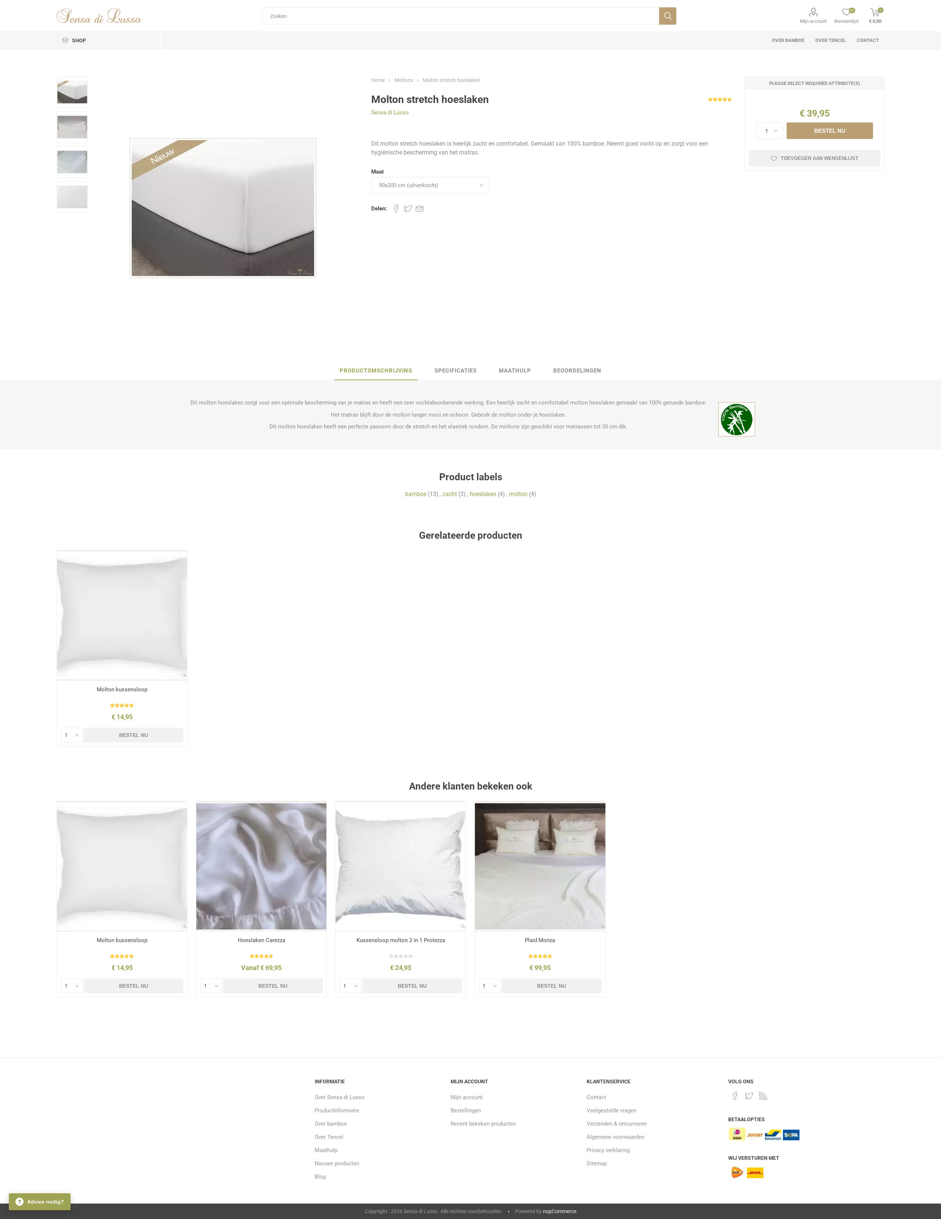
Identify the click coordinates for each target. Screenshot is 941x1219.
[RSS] (763, 1096)
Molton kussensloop (122, 689)
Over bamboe (331, 1123)
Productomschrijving (376, 370)
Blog (320, 1176)
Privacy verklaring (608, 1150)
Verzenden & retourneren (617, 1123)
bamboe (415, 494)
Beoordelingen (577, 370)
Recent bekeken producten (483, 1123)
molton (518, 494)
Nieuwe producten (337, 1163)
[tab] (376, 371)
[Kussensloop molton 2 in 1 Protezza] (401, 866)
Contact (596, 1097)
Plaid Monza (540, 940)
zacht (450, 494)
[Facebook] (735, 1096)
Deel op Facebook (396, 208)
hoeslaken (483, 494)
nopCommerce (559, 1211)
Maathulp (515, 370)
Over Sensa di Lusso (340, 1097)
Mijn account (813, 21)
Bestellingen (466, 1110)
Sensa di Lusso (390, 112)
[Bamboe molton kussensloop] (122, 615)
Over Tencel (329, 1137)
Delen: (379, 208)
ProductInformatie (337, 1110)
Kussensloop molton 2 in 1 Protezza (401, 940)
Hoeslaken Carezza (261, 940)
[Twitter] (749, 1096)
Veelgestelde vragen (611, 1110)
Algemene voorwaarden (615, 1137)
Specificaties (455, 370)
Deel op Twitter (408, 208)
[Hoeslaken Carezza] (261, 866)
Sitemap (597, 1163)
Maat (377, 171)
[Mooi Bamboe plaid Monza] (540, 866)
